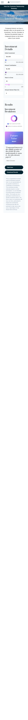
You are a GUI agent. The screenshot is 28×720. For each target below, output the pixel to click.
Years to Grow (9, 77)
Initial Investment (10, 53)
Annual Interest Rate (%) (12, 90)
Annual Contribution (10, 65)
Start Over (10, 167)
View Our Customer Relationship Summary (14, 7)
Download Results (12, 172)
